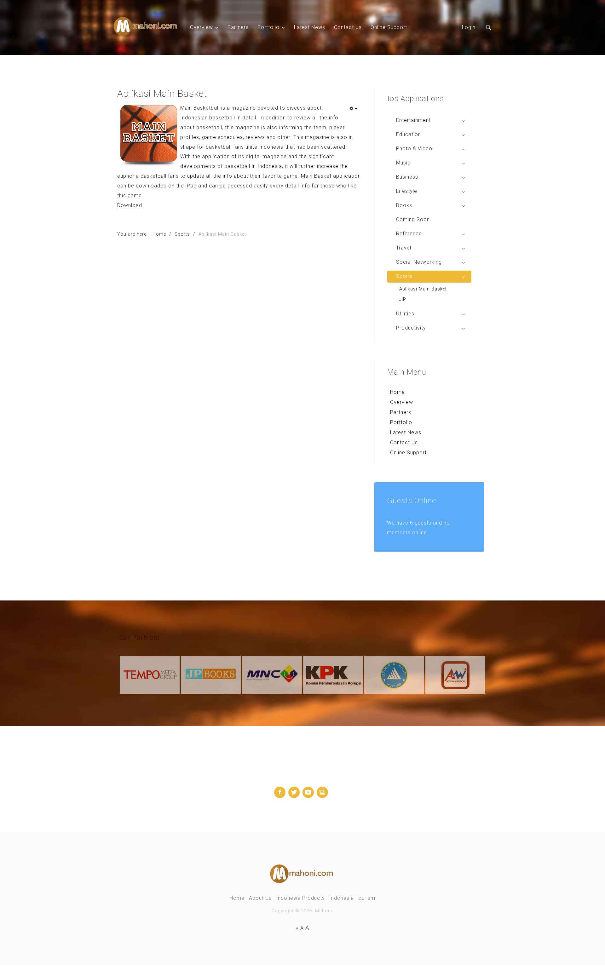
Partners (238, 27)
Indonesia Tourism (352, 898)
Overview (201, 27)
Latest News (309, 27)
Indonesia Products (300, 898)
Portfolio (268, 27)
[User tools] (353, 109)
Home (397, 392)
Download (129, 205)
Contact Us (348, 27)
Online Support (389, 27)
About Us (260, 898)
